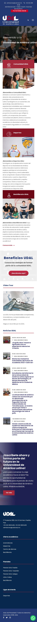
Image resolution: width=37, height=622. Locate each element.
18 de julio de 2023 (19, 354)
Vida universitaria (21, 340)
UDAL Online (7, 577)
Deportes (6, 596)
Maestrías (6, 546)
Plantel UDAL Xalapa (10, 574)
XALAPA (23, 7)
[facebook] (3, 617)
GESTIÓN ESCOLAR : (10, 7)
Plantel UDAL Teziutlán (11, 571)
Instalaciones (19, 421)
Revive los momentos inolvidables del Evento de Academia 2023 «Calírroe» (22, 361)
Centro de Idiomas (9, 549)
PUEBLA (19, 7)
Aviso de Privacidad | (10, 613)
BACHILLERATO (18, 9)
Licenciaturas (7, 543)
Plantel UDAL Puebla (10, 568)
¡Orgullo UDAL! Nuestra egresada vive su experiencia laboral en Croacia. (21, 345)
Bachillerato (7, 552)
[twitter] (7, 617)
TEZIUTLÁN (29, 7)
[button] (33, 618)
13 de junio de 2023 (19, 390)
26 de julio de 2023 (19, 337)
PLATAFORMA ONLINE (19, 11)
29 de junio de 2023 (19, 368)
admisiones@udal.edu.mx (14, 3)
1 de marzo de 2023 (19, 419)
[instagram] (10, 617)
